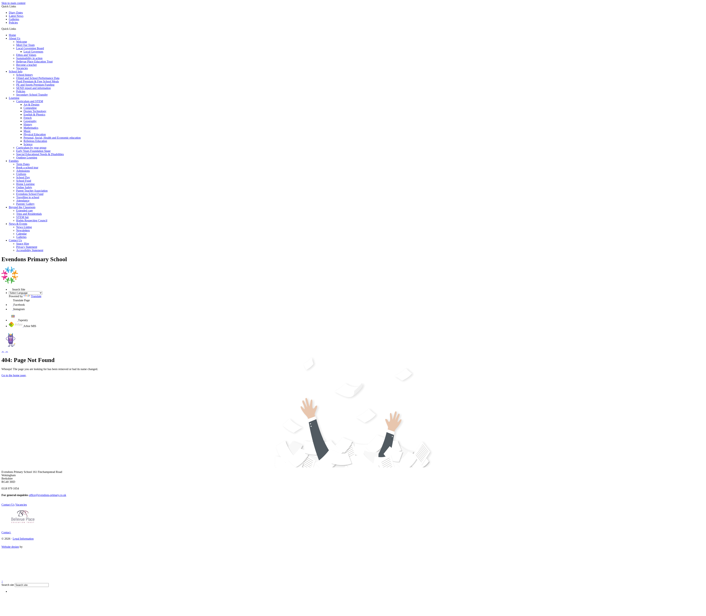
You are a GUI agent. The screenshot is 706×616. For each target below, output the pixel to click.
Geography (30, 121)
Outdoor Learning (26, 157)
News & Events (18, 223)
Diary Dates (16, 12)
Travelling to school (27, 197)
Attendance (22, 200)
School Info (15, 71)
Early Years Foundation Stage (33, 150)
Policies (13, 22)
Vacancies (22, 68)
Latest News (16, 15)
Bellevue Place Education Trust (34, 61)
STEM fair (22, 217)
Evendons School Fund (29, 194)
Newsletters (23, 230)
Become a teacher (26, 64)
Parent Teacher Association (32, 190)
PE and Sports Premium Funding (35, 84)
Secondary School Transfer (32, 94)
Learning (14, 98)
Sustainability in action (29, 58)
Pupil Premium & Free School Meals (37, 81)
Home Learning (25, 184)
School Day (23, 177)
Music (27, 131)
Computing (30, 107)
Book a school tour (27, 167)
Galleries (14, 19)
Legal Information (23, 538)
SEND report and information (33, 88)
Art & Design (31, 104)
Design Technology (35, 111)
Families (14, 160)
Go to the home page (13, 375)
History (28, 124)
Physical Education (35, 134)
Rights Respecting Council (31, 220)
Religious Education (35, 141)
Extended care (24, 210)
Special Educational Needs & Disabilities (40, 154)
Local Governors (33, 51)
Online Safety (24, 187)
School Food (23, 180)
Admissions (23, 170)
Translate (36, 296)
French (28, 117)
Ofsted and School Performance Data (37, 78)
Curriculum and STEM (29, 101)
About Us (14, 38)
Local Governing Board (30, 48)
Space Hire (22, 243)
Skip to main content (13, 3)
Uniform (21, 174)
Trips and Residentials (29, 213)
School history (24, 74)
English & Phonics (34, 114)
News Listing (24, 227)
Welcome (21, 41)
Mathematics (31, 127)
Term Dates (23, 164)
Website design (10, 546)
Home (12, 35)
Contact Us (15, 240)
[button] (17, 29)
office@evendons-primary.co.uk (47, 495)
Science (28, 144)
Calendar (21, 233)
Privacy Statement (26, 246)
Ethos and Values (26, 54)
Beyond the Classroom (22, 207)
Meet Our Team (25, 45)
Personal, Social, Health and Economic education (52, 137)
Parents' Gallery (25, 203)
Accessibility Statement (29, 250)
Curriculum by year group (31, 147)
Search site (7, 584)
